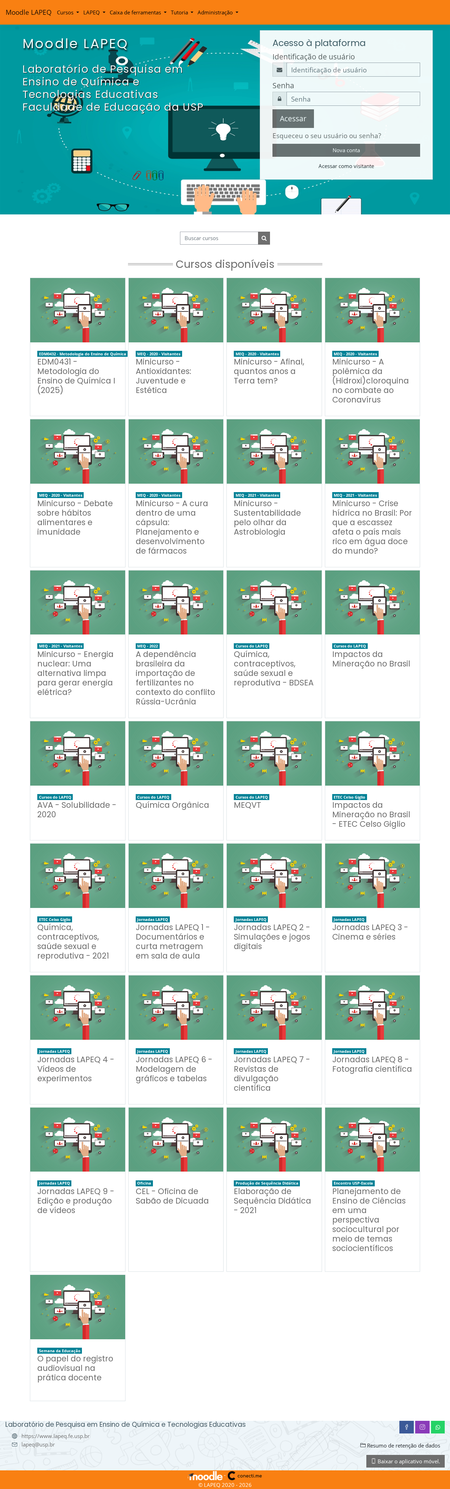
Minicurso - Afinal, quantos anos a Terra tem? (269, 371)
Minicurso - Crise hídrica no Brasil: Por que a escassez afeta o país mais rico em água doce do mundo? (372, 527)
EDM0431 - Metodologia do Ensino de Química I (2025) (76, 376)
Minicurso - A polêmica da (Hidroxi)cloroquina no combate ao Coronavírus (370, 380)
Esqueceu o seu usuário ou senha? (326, 135)
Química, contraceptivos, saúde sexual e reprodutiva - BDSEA (274, 668)
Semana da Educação (60, 1350)
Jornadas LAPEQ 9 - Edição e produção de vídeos (75, 1201)
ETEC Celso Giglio (349, 797)
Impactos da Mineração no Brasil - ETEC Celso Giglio (371, 814)
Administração (216, 12)
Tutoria (180, 12)
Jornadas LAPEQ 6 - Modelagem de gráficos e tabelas (174, 1069)
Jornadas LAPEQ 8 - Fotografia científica (372, 1064)
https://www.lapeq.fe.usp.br (55, 1435)
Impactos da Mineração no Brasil (371, 659)
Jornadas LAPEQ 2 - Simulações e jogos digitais (272, 937)
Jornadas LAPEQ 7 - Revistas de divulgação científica (272, 1074)
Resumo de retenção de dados (403, 1445)
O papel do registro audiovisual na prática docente (75, 1368)
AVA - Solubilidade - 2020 (76, 809)
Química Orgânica (172, 805)
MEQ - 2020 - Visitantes (158, 353)
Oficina (144, 1183)
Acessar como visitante (346, 165)
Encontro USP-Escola (353, 1183)
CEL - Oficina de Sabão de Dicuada (172, 1196)
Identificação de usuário (313, 57)
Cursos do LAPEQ (252, 646)
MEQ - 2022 (147, 646)
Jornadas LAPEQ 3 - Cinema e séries (370, 932)
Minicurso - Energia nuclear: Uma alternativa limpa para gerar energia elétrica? (75, 673)
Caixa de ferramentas (136, 12)
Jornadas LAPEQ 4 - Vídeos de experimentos (75, 1069)
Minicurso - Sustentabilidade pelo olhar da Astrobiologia (267, 517)
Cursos (66, 12)
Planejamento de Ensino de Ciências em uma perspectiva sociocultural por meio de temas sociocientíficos (369, 1220)
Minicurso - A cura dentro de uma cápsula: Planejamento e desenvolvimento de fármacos (172, 527)
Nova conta (346, 150)
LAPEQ (92, 12)
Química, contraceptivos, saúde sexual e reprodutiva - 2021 (73, 941)
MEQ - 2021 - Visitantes (257, 495)
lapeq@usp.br (38, 1444)
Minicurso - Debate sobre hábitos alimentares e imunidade (75, 517)
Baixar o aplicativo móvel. (408, 1461)
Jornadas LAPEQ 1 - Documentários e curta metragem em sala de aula (173, 941)
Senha (283, 85)
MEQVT (247, 805)
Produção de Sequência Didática (267, 1183)
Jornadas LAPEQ (152, 919)
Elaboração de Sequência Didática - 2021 (272, 1201)
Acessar (293, 118)
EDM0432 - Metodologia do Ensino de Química (82, 353)
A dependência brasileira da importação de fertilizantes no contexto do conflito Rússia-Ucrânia (175, 678)
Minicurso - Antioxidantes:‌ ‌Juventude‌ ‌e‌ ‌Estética (163, 376)
